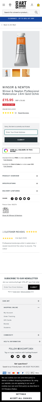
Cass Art (6, 301)
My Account (8, 313)
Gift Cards (7, 320)
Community (8, 335)
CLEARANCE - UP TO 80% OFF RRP (21, 18)
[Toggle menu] (4, 5)
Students (7, 327)
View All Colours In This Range (21, 150)
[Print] (28, 198)
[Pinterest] (16, 198)
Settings (21, 394)
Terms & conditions (26, 291)
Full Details (8, 160)
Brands (6, 324)
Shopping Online (11, 307)
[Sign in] (32, 5)
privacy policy (16, 291)
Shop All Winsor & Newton (12, 215)
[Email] (24, 198)
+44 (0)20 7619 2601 (30, 367)
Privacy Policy (11, 389)
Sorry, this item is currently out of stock (17, 126)
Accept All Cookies (21, 398)
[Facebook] (12, 198)
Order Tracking (9, 316)
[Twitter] (20, 198)
